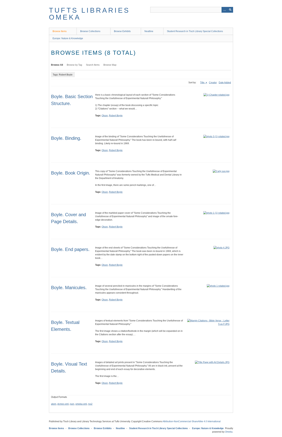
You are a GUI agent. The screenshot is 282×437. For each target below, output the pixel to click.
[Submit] (230, 10)
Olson (105, 115)
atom (53, 404)
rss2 (90, 404)
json (72, 404)
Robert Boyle (116, 115)
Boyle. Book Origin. (70, 172)
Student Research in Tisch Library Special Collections (195, 31)
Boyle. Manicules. (69, 287)
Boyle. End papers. (70, 249)
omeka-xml (81, 404)
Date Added (225, 82)
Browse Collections (90, 31)
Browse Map (109, 65)
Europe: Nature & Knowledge (68, 38)
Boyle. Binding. (66, 138)
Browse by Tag (74, 65)
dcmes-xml (63, 404)
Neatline (148, 31)
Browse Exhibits (122, 31)
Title (202, 82)
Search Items (93, 65)
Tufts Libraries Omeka (89, 13)
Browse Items (60, 31)
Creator (213, 82)
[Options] (224, 10)
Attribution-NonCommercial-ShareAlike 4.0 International (191, 421)
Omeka (229, 431)
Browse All (57, 65)
